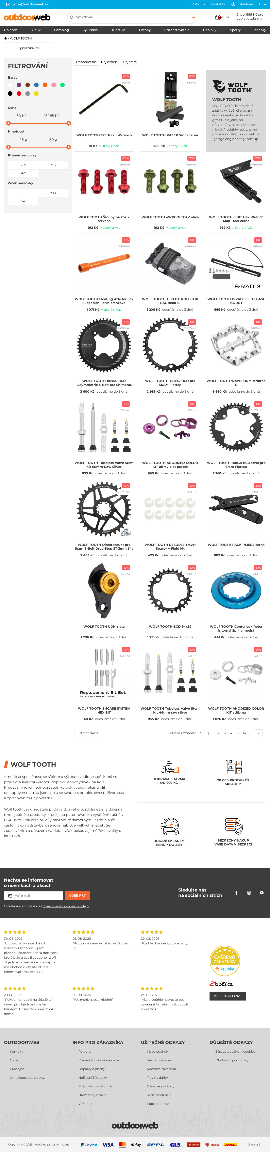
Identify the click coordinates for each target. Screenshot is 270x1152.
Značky (260, 30)
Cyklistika (90, 30)
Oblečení (11, 30)
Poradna (85, 1051)
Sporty (235, 30)
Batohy (145, 30)
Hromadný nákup (92, 1095)
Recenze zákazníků (162, 1069)
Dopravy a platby (91, 1069)
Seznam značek (159, 1060)
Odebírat (77, 895)
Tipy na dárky (157, 1078)
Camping (61, 30)
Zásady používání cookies (235, 1051)
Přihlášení (247, 4)
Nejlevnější (109, 62)
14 (244, 733)
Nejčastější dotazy (92, 1078)
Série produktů (159, 1095)
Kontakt (16, 1051)
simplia (253, 1144)
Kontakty (218, 4)
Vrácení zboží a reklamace (98, 1060)
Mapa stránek (157, 1051)
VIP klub (198, 4)
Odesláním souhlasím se (46, 906)
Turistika (118, 30)
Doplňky (209, 30)
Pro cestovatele (176, 30)
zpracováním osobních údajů (66, 906)
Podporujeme (158, 1104)
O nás (14, 1060)
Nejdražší (130, 62)
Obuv (36, 30)
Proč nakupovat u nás (95, 1086)
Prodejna (17, 1069)
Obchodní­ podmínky (231, 1060)
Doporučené (86, 62)
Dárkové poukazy (160, 1086)
